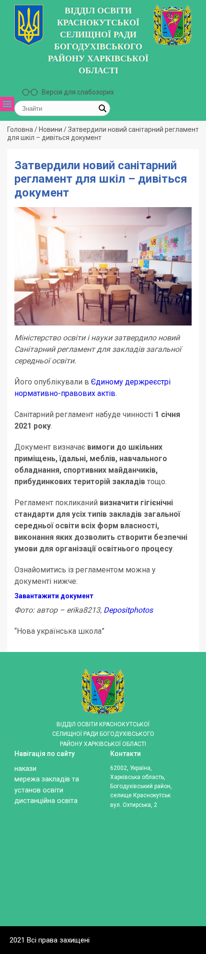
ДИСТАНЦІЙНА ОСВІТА (22, 315)
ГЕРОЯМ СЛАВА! (22, 291)
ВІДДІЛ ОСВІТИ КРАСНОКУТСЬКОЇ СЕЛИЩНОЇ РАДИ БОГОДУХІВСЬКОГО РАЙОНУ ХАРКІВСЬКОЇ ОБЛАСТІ (98, 40)
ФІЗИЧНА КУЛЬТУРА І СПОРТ (22, 374)
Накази (25, 769)
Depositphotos (128, 610)
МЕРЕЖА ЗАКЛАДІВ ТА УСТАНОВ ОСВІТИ (22, 203)
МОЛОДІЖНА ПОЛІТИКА (22, 340)
